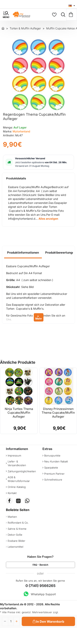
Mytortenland (21, 131)
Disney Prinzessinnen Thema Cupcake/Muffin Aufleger (58, 412)
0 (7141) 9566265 (40, 586)
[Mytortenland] (3, 28)
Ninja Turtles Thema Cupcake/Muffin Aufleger (19, 412)
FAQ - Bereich (40, 564)
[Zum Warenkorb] (71, 15)
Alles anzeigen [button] (48, 218)
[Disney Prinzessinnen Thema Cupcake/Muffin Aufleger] (58, 386)
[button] (48, 621)
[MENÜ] (6, 15)
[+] (17, 621)
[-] (5, 621)
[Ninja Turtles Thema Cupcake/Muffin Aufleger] (18, 386)
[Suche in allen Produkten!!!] (62, 15)
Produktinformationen (23, 252)
